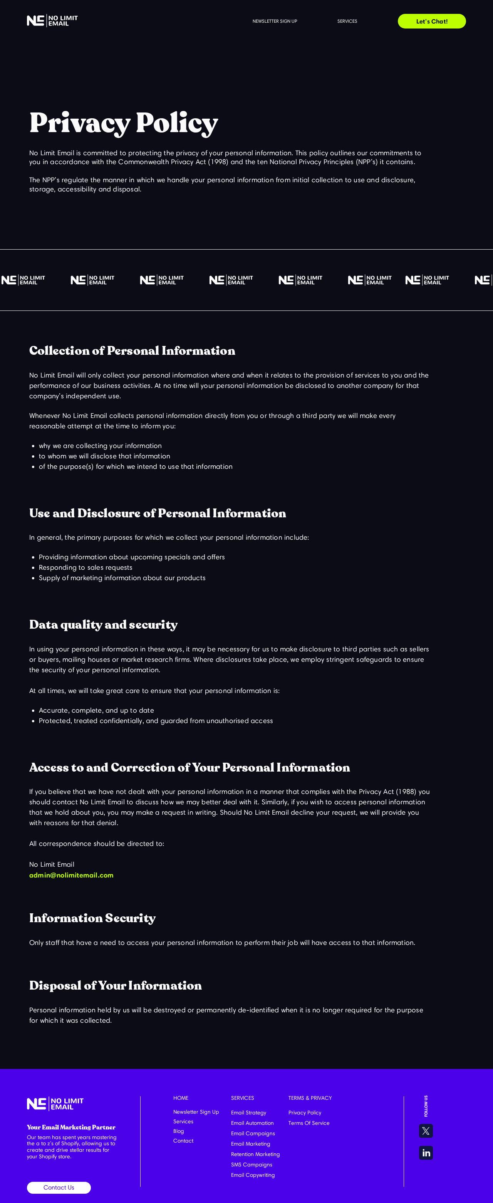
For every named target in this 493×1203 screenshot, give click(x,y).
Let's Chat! (432, 21)
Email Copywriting (253, 1175)
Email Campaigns (253, 1133)
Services (347, 21)
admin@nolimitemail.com (71, 875)
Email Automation (252, 1123)
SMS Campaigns (251, 1164)
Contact (183, 1141)
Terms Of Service (309, 1123)
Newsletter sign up (275, 21)
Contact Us (59, 1187)
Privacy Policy (304, 1112)
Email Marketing (250, 1144)
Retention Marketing (255, 1154)
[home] (52, 20)
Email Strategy (248, 1112)
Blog (178, 1131)
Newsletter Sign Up (196, 1112)
